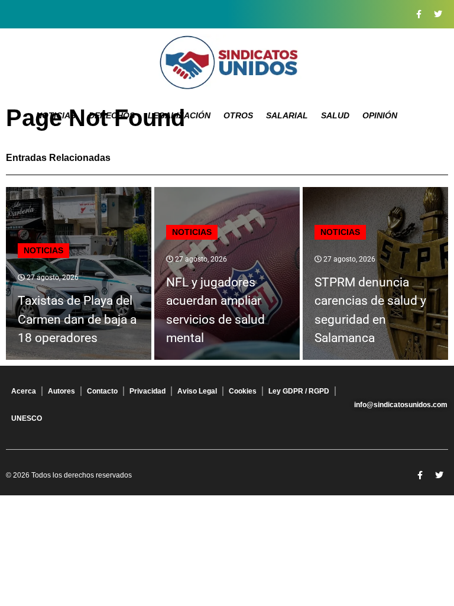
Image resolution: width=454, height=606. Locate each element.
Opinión (379, 115)
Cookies (243, 391)
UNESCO (26, 418)
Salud (335, 115)
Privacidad (147, 391)
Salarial (287, 115)
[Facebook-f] (418, 14)
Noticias (56, 115)
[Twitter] (438, 14)
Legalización (179, 115)
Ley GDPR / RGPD (298, 391)
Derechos (112, 115)
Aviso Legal (197, 391)
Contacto (102, 391)
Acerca (23, 391)
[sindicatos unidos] (227, 62)
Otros (238, 115)
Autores (61, 391)
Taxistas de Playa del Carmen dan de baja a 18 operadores (77, 319)
